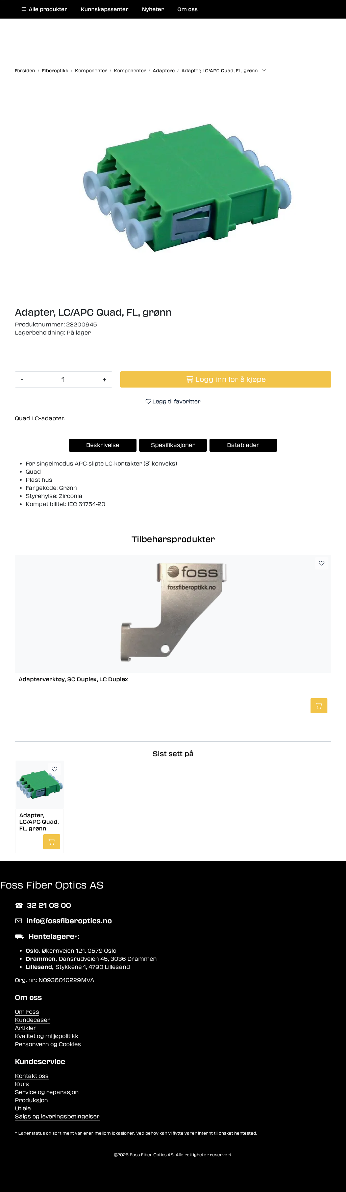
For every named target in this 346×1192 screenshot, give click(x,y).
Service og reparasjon (47, 1092)
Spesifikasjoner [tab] (173, 445)
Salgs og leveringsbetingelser (57, 1116)
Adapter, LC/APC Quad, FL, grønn (39, 821)
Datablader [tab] (243, 445)
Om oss (187, 9)
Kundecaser (32, 1020)
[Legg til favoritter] (321, 563)
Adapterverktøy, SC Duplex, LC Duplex (73, 679)
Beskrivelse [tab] (102, 445)
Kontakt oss (32, 1076)
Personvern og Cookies (48, 1044)
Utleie (23, 1108)
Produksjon (31, 1100)
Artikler (25, 1028)
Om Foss (27, 1012)
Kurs (22, 1084)
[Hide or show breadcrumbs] (264, 71)
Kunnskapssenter (104, 9)
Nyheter (153, 9)
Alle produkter (46, 9)
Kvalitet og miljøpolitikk (46, 1036)
